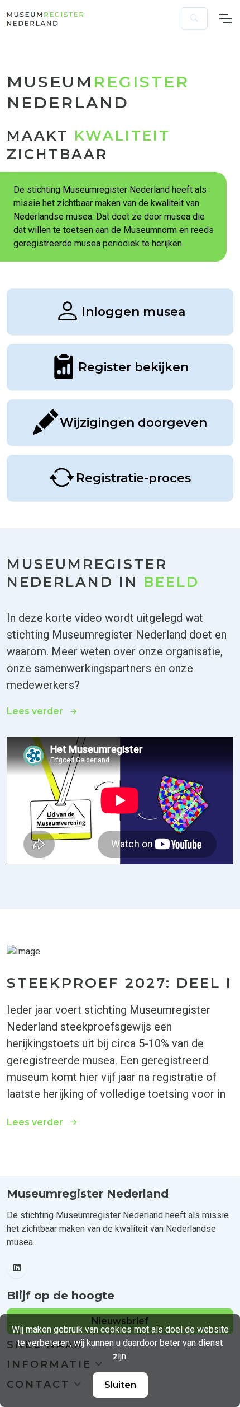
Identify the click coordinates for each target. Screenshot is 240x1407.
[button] (194, 18)
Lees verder (35, 711)
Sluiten (120, 1385)
